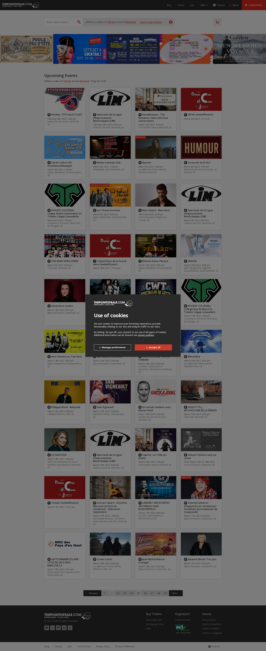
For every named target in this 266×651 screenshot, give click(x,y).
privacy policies (146, 335)
